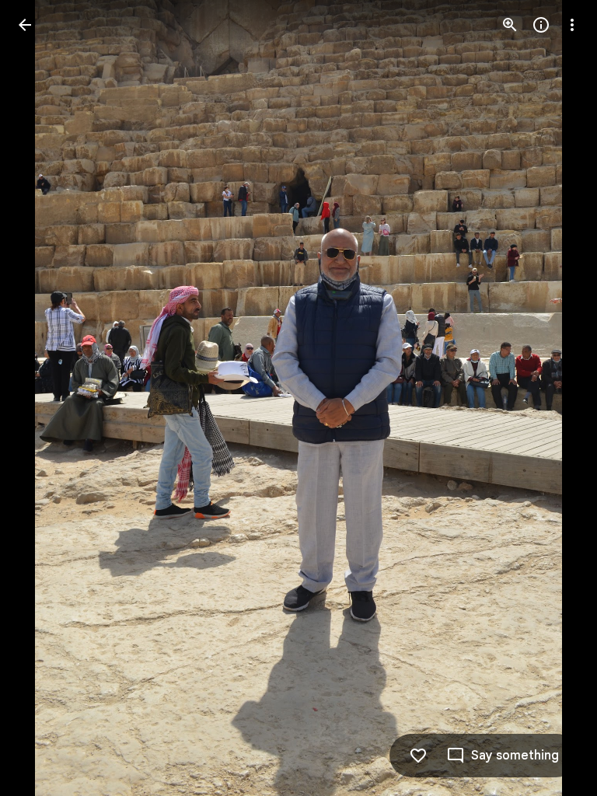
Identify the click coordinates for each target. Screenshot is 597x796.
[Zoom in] (509, 24)
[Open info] (541, 24)
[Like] (418, 755)
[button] (43, 398)
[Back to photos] (25, 25)
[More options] (572, 24)
